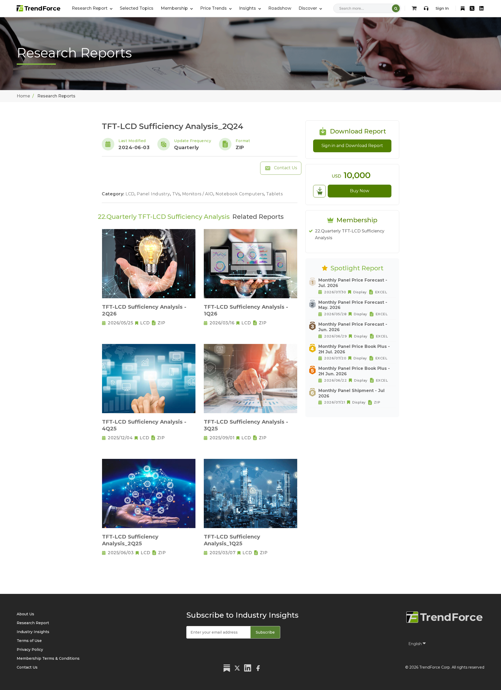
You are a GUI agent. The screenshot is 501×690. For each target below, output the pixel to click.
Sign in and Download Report (352, 145)
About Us (25, 614)
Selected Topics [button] (136, 8)
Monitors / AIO (198, 193)
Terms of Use (29, 640)
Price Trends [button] (214, 8)
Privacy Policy (30, 649)
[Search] (396, 8)
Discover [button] (308, 8)
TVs (176, 193)
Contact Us (285, 167)
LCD (131, 193)
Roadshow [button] (279, 8)
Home (23, 95)
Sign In (442, 8)
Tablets (274, 193)
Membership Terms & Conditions (48, 658)
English (415, 643)
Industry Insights (33, 631)
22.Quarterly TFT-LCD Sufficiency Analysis (349, 234)
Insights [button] (248, 8)
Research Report (33, 623)
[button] (176, 8)
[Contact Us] (426, 8)
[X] (472, 8)
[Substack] (463, 8)
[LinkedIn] (481, 8)
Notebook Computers (240, 193)
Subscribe (265, 632)
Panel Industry (154, 193)
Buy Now (359, 190)
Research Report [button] (90, 8)
